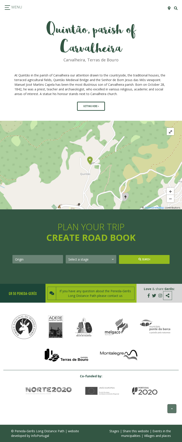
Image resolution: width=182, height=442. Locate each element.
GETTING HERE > (91, 106)
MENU (16, 7)
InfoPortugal (40, 436)
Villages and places (157, 436)
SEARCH (145, 259)
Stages (114, 431)
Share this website (136, 431)
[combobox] (37, 259)
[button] (19, 65)
